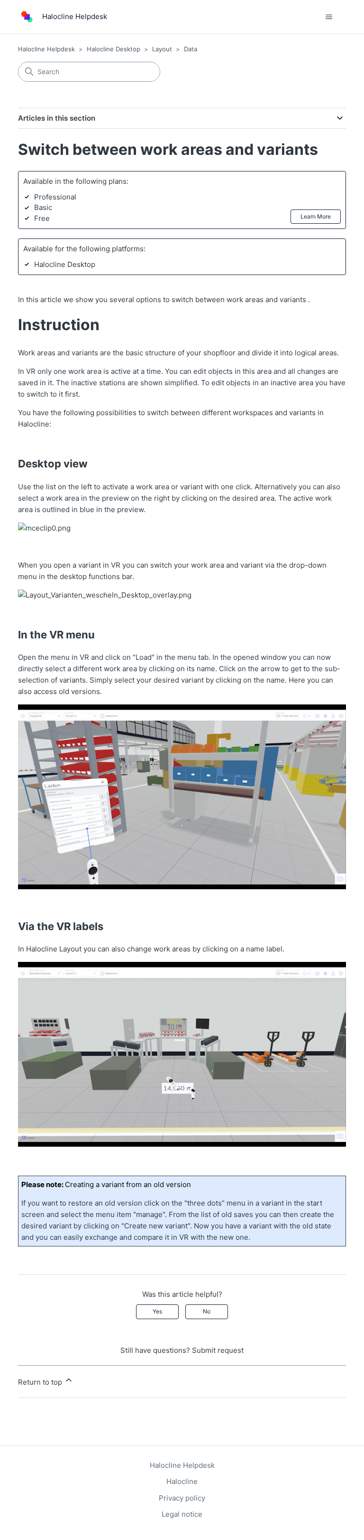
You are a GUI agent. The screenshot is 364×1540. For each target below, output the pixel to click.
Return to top (41, 1382)
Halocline (182, 1481)
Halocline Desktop (113, 49)
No (206, 1311)
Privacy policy (182, 1497)
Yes (157, 1311)
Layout (162, 49)
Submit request (218, 1350)
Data (190, 49)
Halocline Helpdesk (46, 49)
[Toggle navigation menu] (329, 17)
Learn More (315, 216)
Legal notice (182, 1514)
